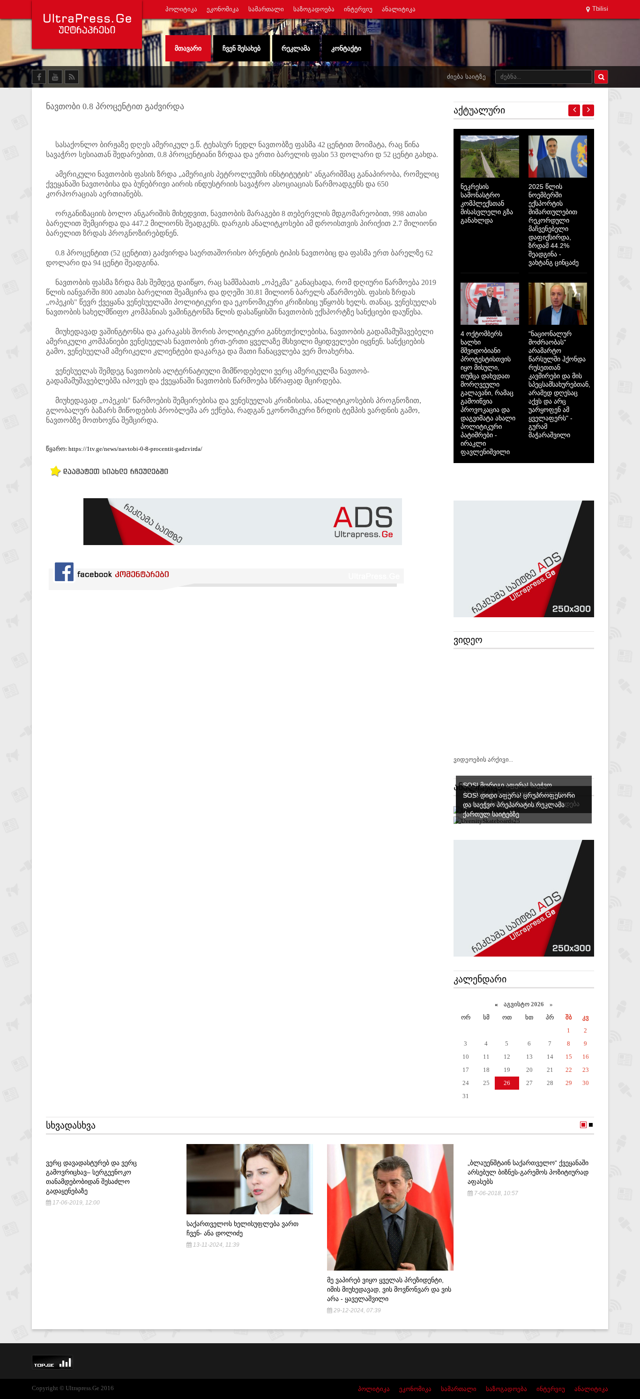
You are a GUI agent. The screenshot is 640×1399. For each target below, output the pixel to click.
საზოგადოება (314, 9)
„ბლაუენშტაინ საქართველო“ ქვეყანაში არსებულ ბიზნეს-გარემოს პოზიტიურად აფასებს (528, 1172)
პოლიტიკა (181, 9)
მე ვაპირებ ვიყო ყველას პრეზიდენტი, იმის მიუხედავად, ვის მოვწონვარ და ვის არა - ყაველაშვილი (389, 1289)
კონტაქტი (346, 48)
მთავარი (188, 48)
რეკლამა (296, 48)
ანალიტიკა (399, 9)
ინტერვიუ (358, 9)
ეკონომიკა (223, 9)
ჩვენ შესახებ (241, 48)
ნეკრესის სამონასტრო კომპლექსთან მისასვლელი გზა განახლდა (487, 203)
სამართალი (266, 9)
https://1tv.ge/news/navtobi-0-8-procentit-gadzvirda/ (135, 448)
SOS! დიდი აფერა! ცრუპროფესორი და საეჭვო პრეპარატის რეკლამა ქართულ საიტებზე (519, 805)
